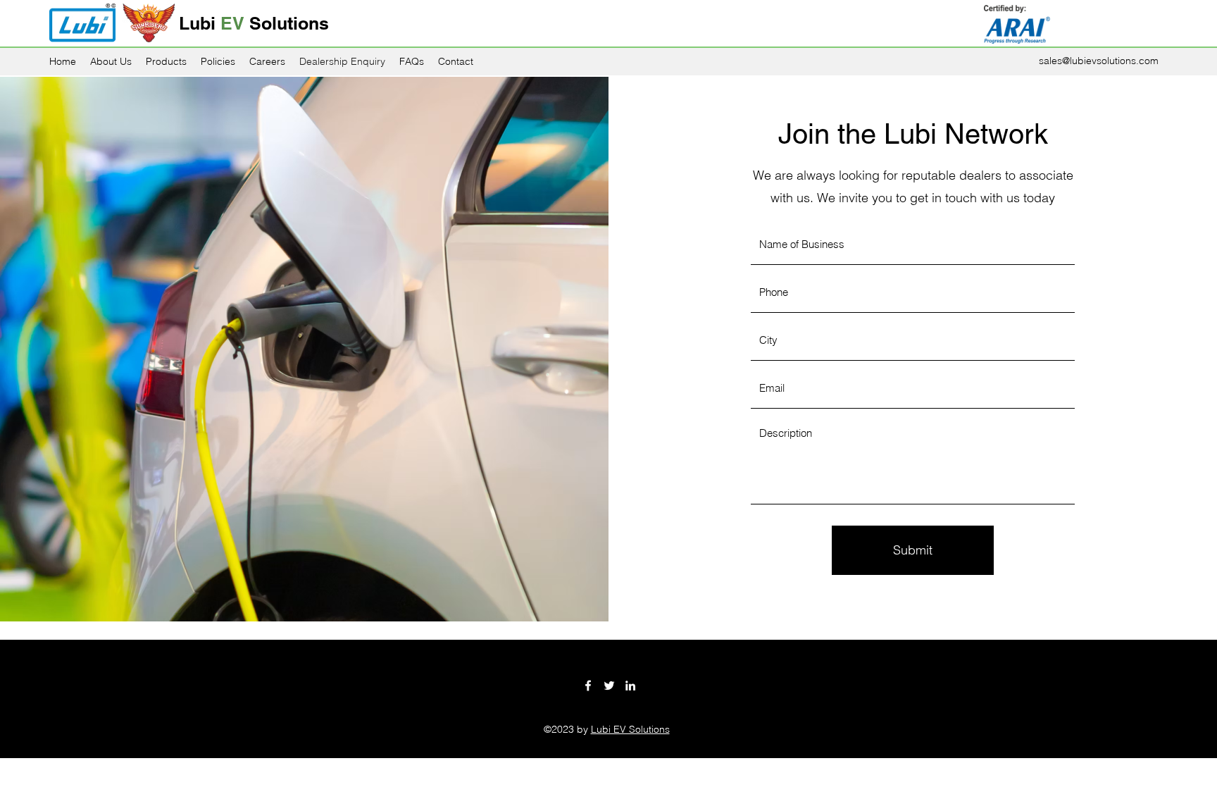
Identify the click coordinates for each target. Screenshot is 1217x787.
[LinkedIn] (630, 685)
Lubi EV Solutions (630, 729)
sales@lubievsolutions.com (1099, 60)
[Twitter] (609, 685)
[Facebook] (588, 685)
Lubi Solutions (254, 23)
